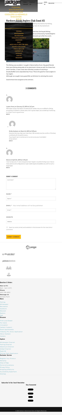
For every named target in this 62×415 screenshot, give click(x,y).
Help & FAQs (4, 363)
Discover (3, 311)
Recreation (4, 306)
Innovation (4, 325)
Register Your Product (8, 358)
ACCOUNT (39, 3)
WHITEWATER (16, 10)
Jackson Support (6, 327)
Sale (1, 315)
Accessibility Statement (8, 371)
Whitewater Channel (7, 342)
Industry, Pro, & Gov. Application (11, 331)
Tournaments (44, 26)
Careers (3, 336)
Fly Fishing (48, 23)
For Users (3, 323)
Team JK (36, 26)
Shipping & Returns (7, 369)
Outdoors (3, 308)
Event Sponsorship (7, 329)
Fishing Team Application (9, 353)
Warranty (3, 360)
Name (9, 194)
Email (9, 205)
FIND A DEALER (19, 49)
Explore (2, 313)
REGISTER (51, 3)
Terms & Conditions (7, 365)
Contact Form (5, 297)
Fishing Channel (6, 344)
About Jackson (5, 334)
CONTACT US (19, 51)
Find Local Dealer (6, 320)
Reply (8, 114)
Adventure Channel (7, 347)
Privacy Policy (5, 367)
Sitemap (3, 374)
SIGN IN (18, 55)
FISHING (16, 7)
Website (9, 217)
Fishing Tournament (39, 23)
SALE (19, 19)
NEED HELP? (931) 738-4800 (10, 3)
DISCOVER (16, 17)
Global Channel (5, 349)
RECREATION (16, 12)
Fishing (2, 302)
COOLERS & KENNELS (16, 14)
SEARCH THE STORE (19, 46)
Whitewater (4, 304)
